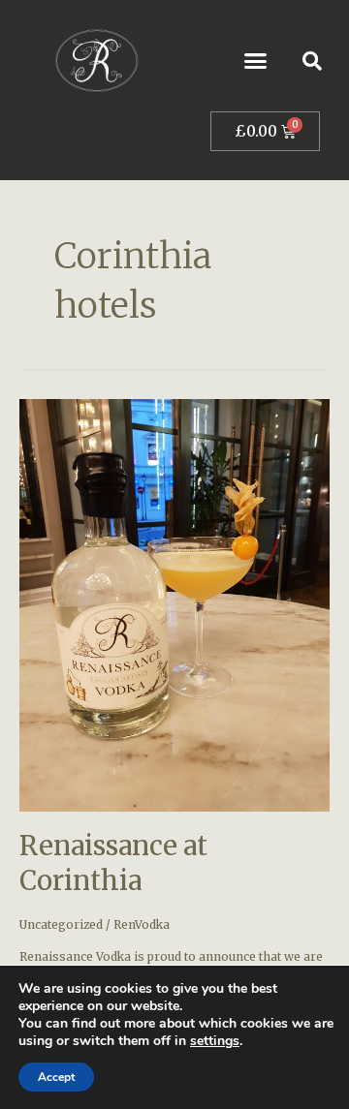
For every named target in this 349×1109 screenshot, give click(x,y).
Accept (56, 1077)
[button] (256, 61)
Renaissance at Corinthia (113, 863)
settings (214, 1041)
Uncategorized (61, 924)
